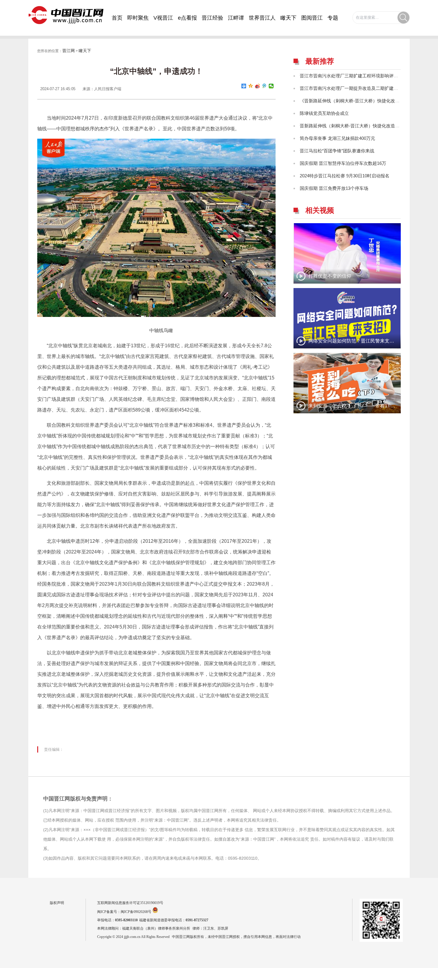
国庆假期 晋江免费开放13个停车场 (334, 188)
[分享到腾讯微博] (264, 86)
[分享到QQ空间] (250, 86)
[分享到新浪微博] (257, 86)
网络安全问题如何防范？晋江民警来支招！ (353, 340)
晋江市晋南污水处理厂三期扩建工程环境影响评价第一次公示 (360, 75)
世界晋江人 (262, 18)
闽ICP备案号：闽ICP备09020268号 (124, 912)
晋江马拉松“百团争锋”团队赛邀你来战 (337, 150)
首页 (117, 18)
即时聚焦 (138, 18)
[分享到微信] (271, 86)
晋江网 (68, 50)
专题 (332, 18)
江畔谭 (236, 18)
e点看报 (187, 18)
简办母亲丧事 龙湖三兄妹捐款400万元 (337, 138)
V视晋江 (163, 18)
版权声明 (57, 903)
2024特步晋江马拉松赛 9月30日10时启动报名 (344, 175)
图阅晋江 (312, 18)
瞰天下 (288, 18)
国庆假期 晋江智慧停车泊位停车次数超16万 (343, 163)
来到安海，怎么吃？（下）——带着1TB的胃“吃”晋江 (364, 405)
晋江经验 (212, 18)
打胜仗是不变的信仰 (329, 276)
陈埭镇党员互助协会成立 (324, 113)
